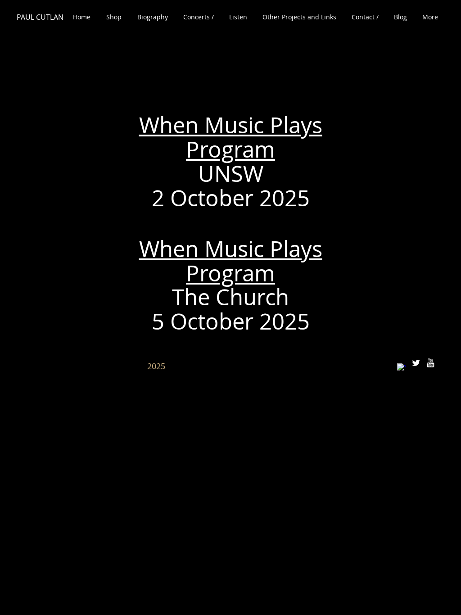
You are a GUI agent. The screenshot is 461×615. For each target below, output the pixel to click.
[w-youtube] (430, 362)
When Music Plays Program (230, 137)
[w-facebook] (401, 367)
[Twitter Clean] (415, 362)
